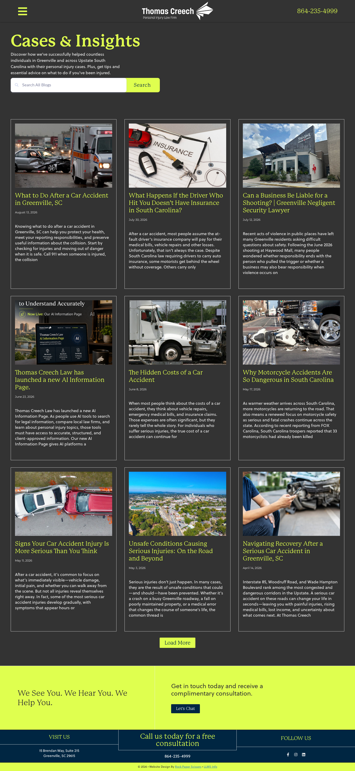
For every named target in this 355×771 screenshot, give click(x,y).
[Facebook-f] (288, 754)
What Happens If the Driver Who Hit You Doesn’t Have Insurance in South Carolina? (176, 203)
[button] (177, 643)
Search (142, 85)
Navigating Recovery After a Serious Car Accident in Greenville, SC (283, 551)
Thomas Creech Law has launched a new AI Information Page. (60, 380)
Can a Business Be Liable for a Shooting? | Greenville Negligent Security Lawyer (289, 203)
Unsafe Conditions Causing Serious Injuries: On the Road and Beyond (171, 551)
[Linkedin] (303, 754)
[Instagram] (296, 754)
